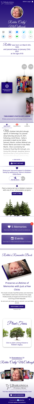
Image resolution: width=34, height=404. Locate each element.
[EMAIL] (10, 37)
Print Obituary (18, 163)
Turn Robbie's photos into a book (17, 116)
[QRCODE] (3, 32)
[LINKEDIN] (3, 37)
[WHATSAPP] (30, 32)
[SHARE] (24, 37)
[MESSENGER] (17, 32)
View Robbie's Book (17, 306)
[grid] (17, 92)
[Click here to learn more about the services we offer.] (17, 387)
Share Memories (18, 395)
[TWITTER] (24, 32)
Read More (17, 159)
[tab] (7, 125)
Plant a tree (17, 193)
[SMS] (17, 37)
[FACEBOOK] (10, 32)
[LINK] (30, 37)
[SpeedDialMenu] (29, 399)
